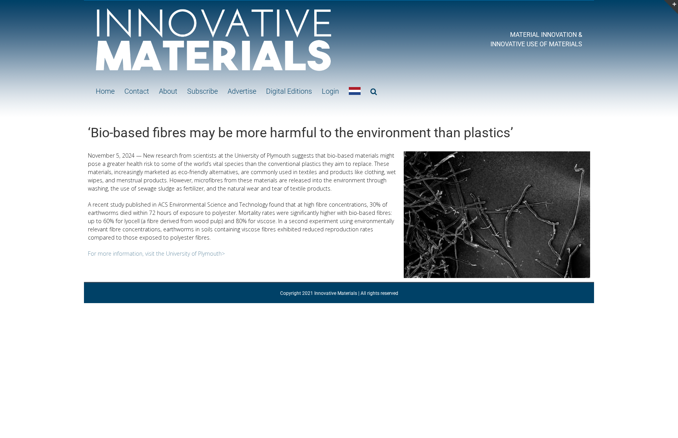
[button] (373, 91)
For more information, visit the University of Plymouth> (156, 253)
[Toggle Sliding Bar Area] (671, 7)
